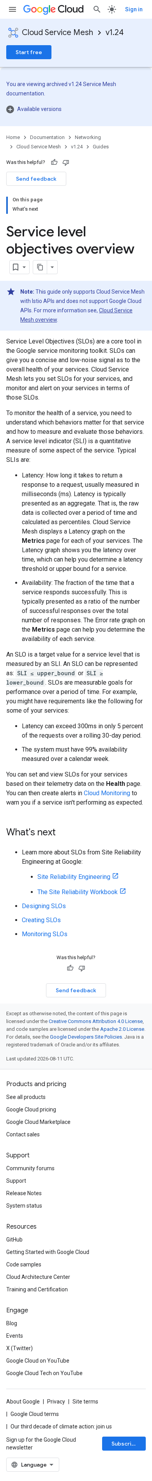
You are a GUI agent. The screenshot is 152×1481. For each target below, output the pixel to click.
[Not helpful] (66, 162)
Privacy (56, 1401)
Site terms (85, 1401)
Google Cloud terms (35, 1414)
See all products (26, 1097)
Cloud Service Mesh (57, 32)
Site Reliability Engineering (73, 876)
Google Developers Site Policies (86, 1037)
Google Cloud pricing (31, 1109)
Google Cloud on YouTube (37, 1361)
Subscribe (124, 1443)
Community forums (30, 1168)
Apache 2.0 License (122, 1029)
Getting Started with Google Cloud (47, 1252)
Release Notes (24, 1193)
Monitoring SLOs (44, 934)
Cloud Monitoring (107, 793)
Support (16, 1181)
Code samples (23, 1264)
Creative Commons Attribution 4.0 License (96, 1021)
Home (13, 137)
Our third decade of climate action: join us (61, 1426)
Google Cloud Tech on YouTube (44, 1373)
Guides (101, 147)
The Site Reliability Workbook (77, 892)
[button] (76, 109)
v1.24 (115, 32)
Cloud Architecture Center (38, 1277)
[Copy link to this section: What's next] (63, 833)
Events (14, 1336)
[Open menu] (12, 9)
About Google (23, 1401)
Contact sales (23, 1134)
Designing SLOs (44, 906)
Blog (11, 1323)
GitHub (14, 1239)
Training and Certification (37, 1289)
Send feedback (36, 178)
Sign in (134, 9)
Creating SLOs (41, 920)
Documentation (47, 137)
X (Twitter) (19, 1348)
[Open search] (97, 9)
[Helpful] (54, 162)
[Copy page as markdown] (40, 267)
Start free (29, 52)
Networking (88, 137)
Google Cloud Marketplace (38, 1122)
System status (24, 1206)
